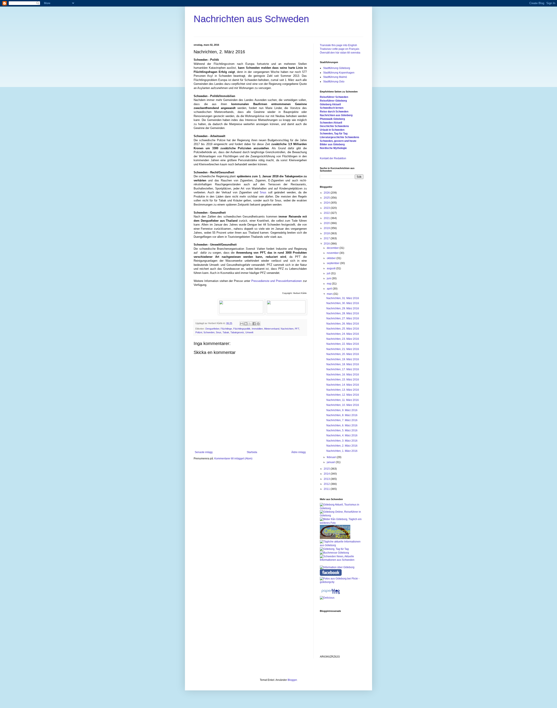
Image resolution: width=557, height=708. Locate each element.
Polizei (198, 332)
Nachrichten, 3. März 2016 (341, 440)
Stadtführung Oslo (333, 81)
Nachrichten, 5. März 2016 (341, 430)
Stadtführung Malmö (335, 77)
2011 (327, 488)
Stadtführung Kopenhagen (338, 72)
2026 (327, 192)
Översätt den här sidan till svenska (340, 52)
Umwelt (249, 332)
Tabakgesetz (237, 332)
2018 (327, 233)
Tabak (226, 332)
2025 (327, 197)
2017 (327, 238)
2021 (327, 218)
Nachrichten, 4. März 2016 (341, 435)
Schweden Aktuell (331, 122)
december (333, 247)
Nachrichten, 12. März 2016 (342, 394)
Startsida (252, 452)
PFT (297, 328)
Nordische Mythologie (333, 148)
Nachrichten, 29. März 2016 (342, 308)
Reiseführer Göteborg (333, 100)
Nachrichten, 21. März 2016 (342, 349)
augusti (331, 268)
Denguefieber (212, 328)
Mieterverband (271, 328)
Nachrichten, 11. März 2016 (342, 400)
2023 (327, 207)
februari (332, 457)
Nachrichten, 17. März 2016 (342, 369)
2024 (327, 202)
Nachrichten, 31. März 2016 (342, 298)
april (330, 288)
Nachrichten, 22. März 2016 (342, 343)
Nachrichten (287, 328)
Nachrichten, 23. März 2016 (342, 338)
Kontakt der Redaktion (333, 158)
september (333, 263)
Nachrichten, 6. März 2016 (341, 425)
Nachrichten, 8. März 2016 (341, 415)
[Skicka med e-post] (242, 323)
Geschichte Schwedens (334, 126)
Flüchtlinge (226, 328)
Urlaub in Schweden (332, 129)
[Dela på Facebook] (254, 323)
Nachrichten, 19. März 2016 (342, 359)
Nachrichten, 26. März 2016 (342, 323)
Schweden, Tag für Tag (333, 133)
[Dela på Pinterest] (258, 323)
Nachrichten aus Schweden (251, 18)
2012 (327, 483)
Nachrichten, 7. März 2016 (341, 420)
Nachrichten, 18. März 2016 (342, 364)
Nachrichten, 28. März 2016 (342, 313)
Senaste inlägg (204, 452)
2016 (327, 243)
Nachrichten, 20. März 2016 (342, 354)
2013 (327, 478)
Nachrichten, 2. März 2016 (341, 445)
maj (329, 283)
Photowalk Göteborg (332, 119)
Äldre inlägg (298, 452)
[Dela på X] (250, 323)
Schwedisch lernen (331, 107)
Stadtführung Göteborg (336, 68)
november (333, 252)
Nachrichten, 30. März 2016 (342, 303)
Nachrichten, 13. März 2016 (342, 389)
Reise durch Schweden (334, 111)
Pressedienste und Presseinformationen (276, 281)
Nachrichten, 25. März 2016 (342, 328)
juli (329, 273)
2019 (327, 228)
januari (331, 462)
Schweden (209, 332)
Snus (263, 192)
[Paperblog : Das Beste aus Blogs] (330, 594)
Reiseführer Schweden (334, 97)
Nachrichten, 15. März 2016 (342, 379)
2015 (327, 468)
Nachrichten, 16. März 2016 (342, 374)
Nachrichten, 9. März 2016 (341, 410)
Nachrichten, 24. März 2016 (342, 333)
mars (330, 293)
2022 (327, 212)
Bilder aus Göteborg (332, 144)
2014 (327, 473)
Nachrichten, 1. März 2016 (341, 450)
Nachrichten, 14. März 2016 (342, 384)
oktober (331, 258)
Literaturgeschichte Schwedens (339, 137)
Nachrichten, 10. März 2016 (342, 405)
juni (329, 278)
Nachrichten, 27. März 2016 (342, 318)
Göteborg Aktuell (330, 104)
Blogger (292, 679)
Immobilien (257, 328)
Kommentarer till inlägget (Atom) (233, 458)
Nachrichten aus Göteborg (336, 115)
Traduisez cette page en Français (339, 48)
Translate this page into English (338, 45)
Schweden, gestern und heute (338, 140)
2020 (327, 223)
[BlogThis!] (246, 323)
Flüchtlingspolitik (241, 328)
